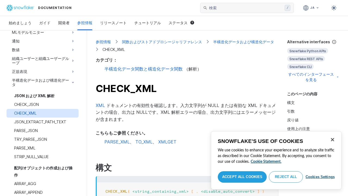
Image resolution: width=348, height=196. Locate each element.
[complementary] (313, 60)
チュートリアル (147, 22)
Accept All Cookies (242, 177)
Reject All (286, 177)
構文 (291, 102)
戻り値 (293, 120)
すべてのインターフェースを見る (311, 77)
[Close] (332, 140)
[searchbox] (245, 8)
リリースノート (113, 22)
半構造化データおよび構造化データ (243, 41)
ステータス (178, 22)
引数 (291, 111)
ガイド (45, 22)
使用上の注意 (298, 128)
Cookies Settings (320, 177)
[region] (276, 160)
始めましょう (20, 22)
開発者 (64, 22)
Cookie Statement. (266, 162)
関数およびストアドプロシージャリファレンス (162, 41)
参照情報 (84, 22)
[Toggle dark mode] (333, 7)
